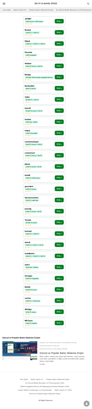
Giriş (59, 21)
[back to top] (87, 404)
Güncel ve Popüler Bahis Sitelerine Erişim (58, 342)
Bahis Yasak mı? (20, 10)
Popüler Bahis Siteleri (49, 345)
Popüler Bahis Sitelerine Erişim (41, 10)
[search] (88, 3)
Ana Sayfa (7, 10)
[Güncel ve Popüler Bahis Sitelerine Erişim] (19, 350)
